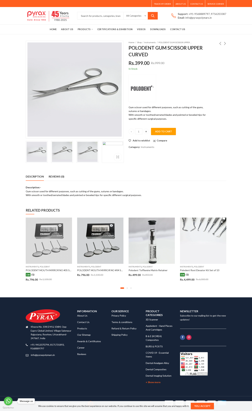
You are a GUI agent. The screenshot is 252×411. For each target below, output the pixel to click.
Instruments (150, 42)
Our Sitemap (84, 334)
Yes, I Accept (202, 405)
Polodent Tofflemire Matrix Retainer (148, 270)
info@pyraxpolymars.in (43, 354)
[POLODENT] (142, 88)
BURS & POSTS (154, 346)
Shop (139, 42)
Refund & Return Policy (123, 328)
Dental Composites (156, 369)
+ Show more (153, 382)
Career (81, 347)
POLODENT (45, 266)
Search (153, 16)
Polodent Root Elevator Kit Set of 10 (199, 270)
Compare (162, 140)
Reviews (81, 354)
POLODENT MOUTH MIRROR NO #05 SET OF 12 (53, 270)
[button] (122, 288)
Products (82, 328)
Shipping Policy (119, 334)
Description (35, 176)
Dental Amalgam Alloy (157, 363)
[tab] (35, 176)
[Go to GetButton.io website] (8, 408)
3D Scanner (152, 319)
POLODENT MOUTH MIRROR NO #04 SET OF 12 (104, 270)
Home (131, 42)
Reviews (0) (56, 176)
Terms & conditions (121, 322)
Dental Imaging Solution (158, 375)
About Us (82, 315)
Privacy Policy (118, 315)
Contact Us (83, 322)
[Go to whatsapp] (8, 401)
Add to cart (163, 131)
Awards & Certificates (89, 341)
